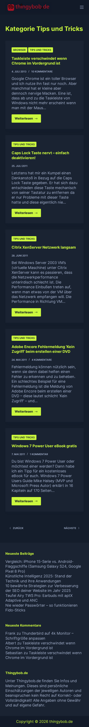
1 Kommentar (39, 454)
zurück (18, 528)
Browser (19, 49)
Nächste (70, 528)
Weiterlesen (28, 119)
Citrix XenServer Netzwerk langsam (44, 247)
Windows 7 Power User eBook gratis (44, 446)
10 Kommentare (42, 71)
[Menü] (82, 7)
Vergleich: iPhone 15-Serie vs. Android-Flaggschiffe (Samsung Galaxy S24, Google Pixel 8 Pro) (43, 566)
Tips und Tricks (40, 49)
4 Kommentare (42, 359)
